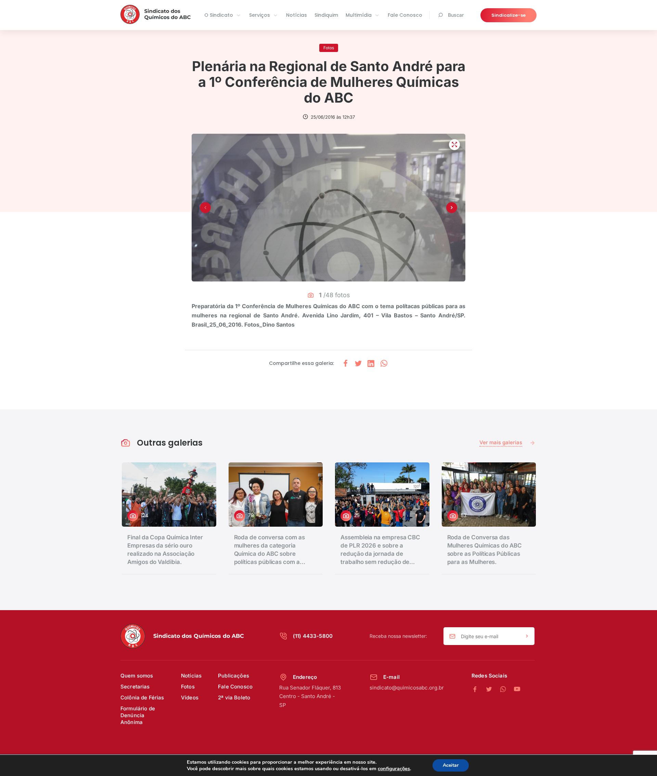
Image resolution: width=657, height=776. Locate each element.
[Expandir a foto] (454, 144)
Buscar (456, 15)
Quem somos (136, 675)
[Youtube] (517, 689)
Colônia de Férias (142, 697)
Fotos (188, 686)
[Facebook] (479, 689)
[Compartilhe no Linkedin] (371, 363)
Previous (205, 207)
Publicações (233, 675)
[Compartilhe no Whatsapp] (384, 363)
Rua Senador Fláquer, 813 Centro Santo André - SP (310, 696)
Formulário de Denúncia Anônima (137, 715)
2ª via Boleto (234, 697)
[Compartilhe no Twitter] (358, 363)
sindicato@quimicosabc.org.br (407, 687)
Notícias (296, 15)
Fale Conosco (405, 15)
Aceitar (451, 765)
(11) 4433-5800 (313, 636)
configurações (394, 768)
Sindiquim (326, 15)
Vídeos (189, 697)
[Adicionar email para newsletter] (526, 636)
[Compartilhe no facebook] (346, 363)
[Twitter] (493, 689)
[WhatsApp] (507, 689)
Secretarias (135, 686)
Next (451, 207)
